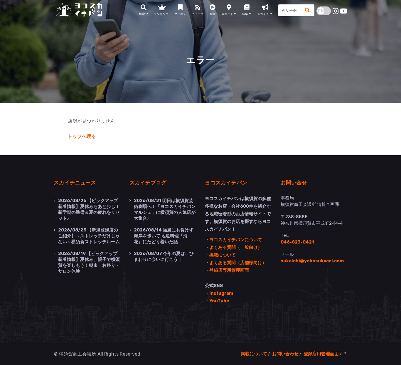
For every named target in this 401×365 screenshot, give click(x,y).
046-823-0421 (297, 242)
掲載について (222, 255)
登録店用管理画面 (321, 353)
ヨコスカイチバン (226, 182)
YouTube (219, 301)
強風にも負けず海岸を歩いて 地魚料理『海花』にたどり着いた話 (163, 235)
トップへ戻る (82, 136)
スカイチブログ (147, 182)
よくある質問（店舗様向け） (238, 262)
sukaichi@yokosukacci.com (312, 261)
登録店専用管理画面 (229, 270)
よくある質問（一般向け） (235, 247)
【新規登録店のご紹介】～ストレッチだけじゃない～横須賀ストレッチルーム (89, 235)
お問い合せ (294, 182)
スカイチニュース (75, 182)
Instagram (221, 293)
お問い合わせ (285, 353)
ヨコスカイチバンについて (235, 239)
